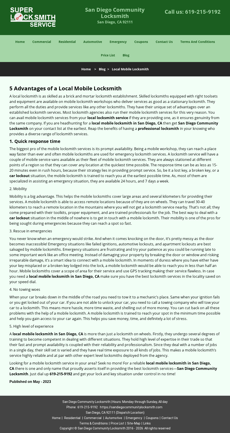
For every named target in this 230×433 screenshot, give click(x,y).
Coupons (141, 42)
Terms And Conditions (197, 42)
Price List (108, 55)
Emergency (118, 42)
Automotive (92, 42)
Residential (67, 42)
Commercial (41, 42)
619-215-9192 (203, 12)
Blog (126, 55)
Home (20, 42)
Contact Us (164, 42)
